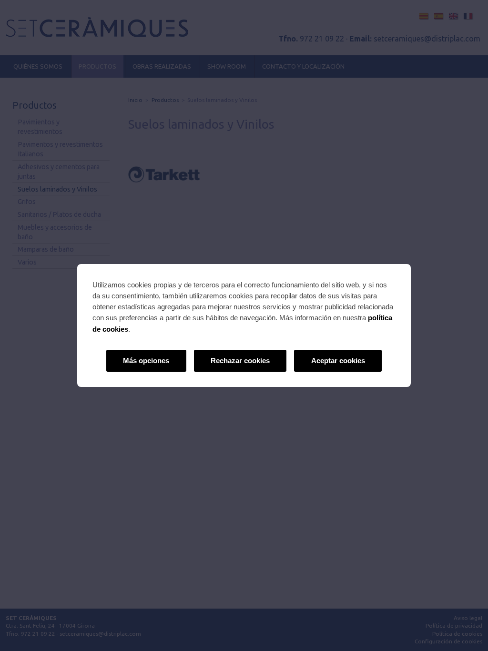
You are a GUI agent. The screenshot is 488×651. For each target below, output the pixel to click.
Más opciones (146, 360)
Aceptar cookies (338, 360)
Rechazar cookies (240, 360)
